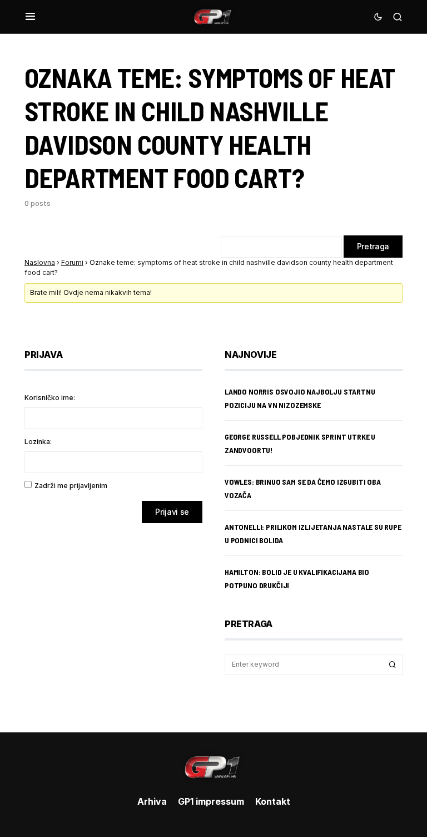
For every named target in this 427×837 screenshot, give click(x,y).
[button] (30, 16)
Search (392, 664)
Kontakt (272, 801)
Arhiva (152, 801)
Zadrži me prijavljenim (70, 485)
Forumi (72, 262)
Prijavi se (172, 511)
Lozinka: (38, 441)
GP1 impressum (211, 801)
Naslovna (39, 262)
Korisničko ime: (49, 397)
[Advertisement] (113, 619)
